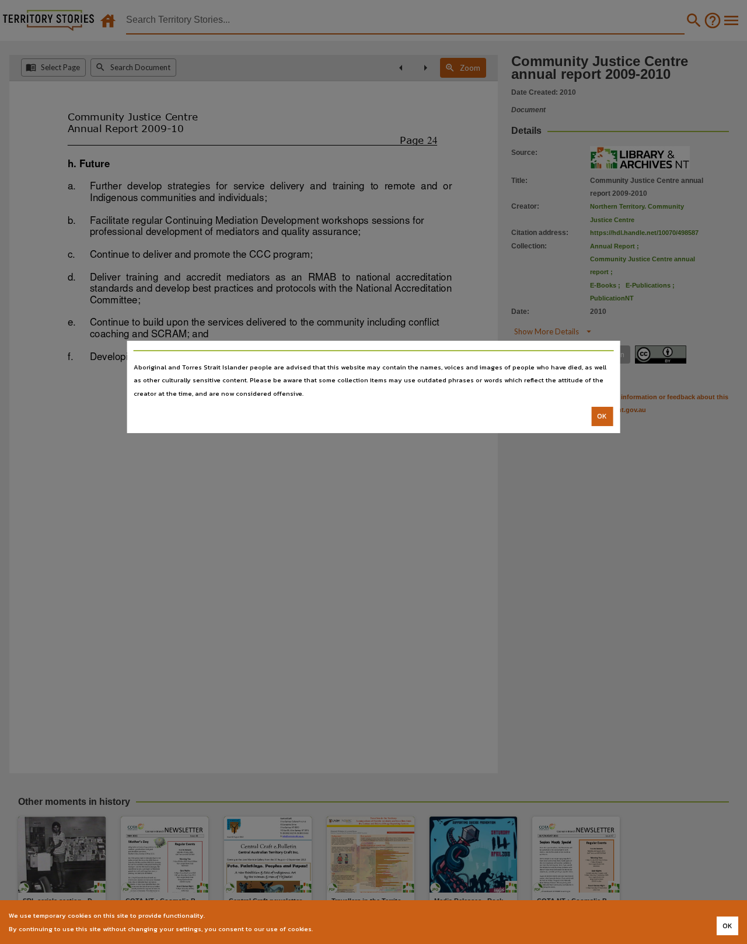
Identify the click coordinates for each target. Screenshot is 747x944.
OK (602, 416)
